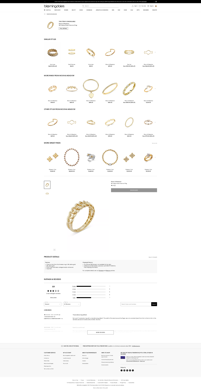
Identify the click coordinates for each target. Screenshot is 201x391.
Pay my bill (65, 363)
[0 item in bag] (156, 6)
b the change (85, 358)
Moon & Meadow (64, 23)
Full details (63, 28)
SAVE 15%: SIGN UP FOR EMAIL (71, 346)
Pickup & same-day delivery (107, 362)
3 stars (74, 292)
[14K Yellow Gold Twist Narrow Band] (129, 122)
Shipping (101, 270)
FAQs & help (46, 360)
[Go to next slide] (154, 2)
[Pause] (156, 2)
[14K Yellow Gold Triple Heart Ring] (71, 88)
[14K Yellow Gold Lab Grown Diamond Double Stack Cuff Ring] (52, 88)
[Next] (155, 52)
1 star (74, 297)
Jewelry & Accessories (52, 13)
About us (84, 355)
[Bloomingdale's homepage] (44, 14)
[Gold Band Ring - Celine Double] (91, 52)
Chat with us (47, 355)
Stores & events (104, 364)
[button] (76, 216)
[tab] (47, 185)
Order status (66, 360)
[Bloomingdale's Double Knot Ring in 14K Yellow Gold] (91, 122)
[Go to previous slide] (45, 2)
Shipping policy (47, 366)
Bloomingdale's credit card (69, 355)
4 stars (74, 289)
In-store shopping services (107, 359)
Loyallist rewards (67, 358)
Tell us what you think (48, 368)
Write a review (53, 297)
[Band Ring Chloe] (52, 52)
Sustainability (85, 363)
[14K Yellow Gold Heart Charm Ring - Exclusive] (91, 88)
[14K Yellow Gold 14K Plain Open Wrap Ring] (148, 122)
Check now (142, 361)
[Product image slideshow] (80, 216)
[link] (52, 65)
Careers (84, 360)
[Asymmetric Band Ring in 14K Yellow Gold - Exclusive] (110, 52)
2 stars (74, 294)
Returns (108, 270)
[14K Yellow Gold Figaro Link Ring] (129, 52)
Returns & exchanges (48, 363)
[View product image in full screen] (54, 250)
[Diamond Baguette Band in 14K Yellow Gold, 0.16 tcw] (129, 88)
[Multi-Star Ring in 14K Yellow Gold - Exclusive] (110, 122)
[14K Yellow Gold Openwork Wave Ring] (148, 52)
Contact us (46, 358)
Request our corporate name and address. (114, 385)
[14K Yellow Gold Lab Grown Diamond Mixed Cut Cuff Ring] (148, 88)
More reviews (100, 332)
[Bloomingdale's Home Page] (54, 6)
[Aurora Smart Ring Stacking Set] (71, 52)
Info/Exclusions (136, 346)
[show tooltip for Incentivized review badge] (54, 316)
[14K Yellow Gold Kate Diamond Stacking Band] (110, 88)
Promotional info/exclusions (132, 361)
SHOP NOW (144, 1)
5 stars (74, 286)
